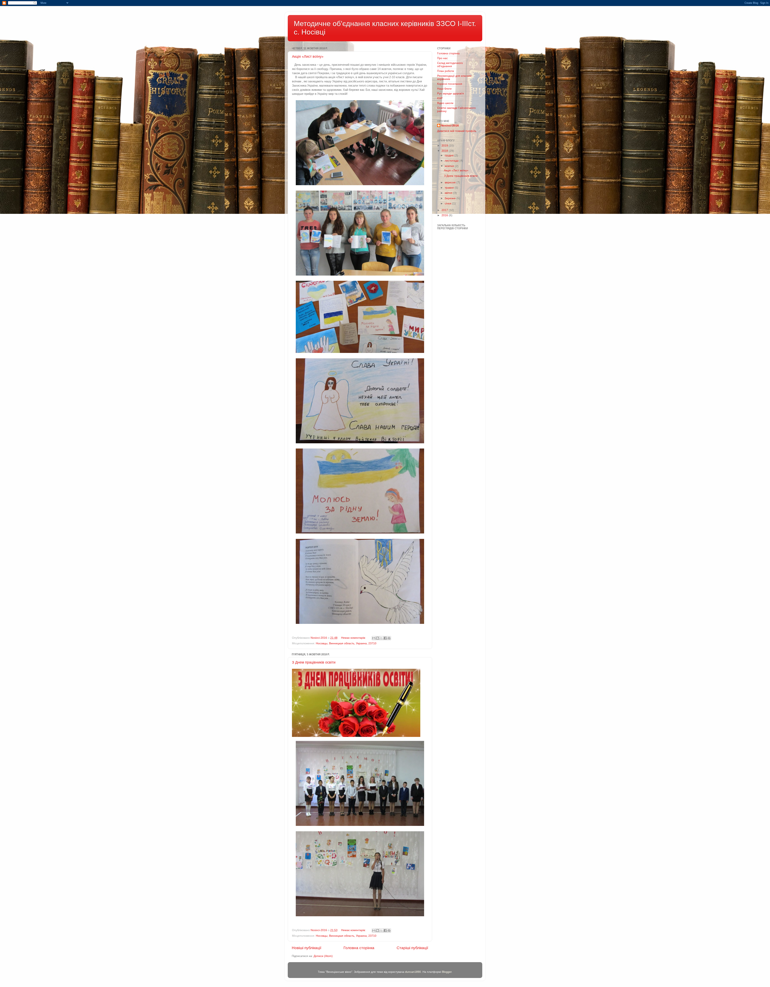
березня (450, 198)
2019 (445, 145)
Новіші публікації (306, 948)
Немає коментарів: (354, 637)
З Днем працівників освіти (313, 662)
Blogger (447, 971)
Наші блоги (444, 88)
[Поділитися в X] (381, 638)
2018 (445, 150)
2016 (445, 215)
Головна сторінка (358, 948)
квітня (449, 192)
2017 (445, 210)
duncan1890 (413, 971)
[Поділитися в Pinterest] (389, 638)
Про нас (442, 58)
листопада (452, 160)
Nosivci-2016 (450, 125)
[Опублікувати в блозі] (378, 638)
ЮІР (440, 98)
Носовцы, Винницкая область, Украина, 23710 (346, 643)
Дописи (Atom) (323, 956)
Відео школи (445, 103)
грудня (449, 155)
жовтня (450, 166)
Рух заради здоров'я (450, 93)
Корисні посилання (449, 83)
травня (450, 187)
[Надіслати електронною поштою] (374, 638)
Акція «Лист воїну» (307, 57)
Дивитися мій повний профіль (456, 130)
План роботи (445, 71)
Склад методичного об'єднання (450, 65)
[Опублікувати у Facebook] (385, 638)
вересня (450, 182)
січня (448, 203)
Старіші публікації (412, 948)
